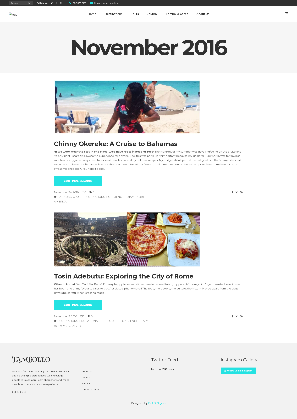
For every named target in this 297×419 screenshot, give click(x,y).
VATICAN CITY (72, 325)
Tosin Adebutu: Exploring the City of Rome (123, 276)
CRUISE (78, 197)
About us (86, 371)
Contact (86, 377)
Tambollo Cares (90, 389)
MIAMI (130, 197)
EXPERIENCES (115, 197)
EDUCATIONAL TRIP (92, 321)
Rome (58, 325)
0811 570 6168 (79, 3)
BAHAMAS (64, 197)
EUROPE (113, 321)
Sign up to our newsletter (106, 3)
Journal (86, 383)
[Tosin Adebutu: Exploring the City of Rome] (127, 239)
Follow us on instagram (239, 370)
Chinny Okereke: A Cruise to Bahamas (115, 144)
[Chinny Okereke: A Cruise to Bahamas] (127, 107)
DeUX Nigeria (157, 403)
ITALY (144, 321)
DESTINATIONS (94, 197)
